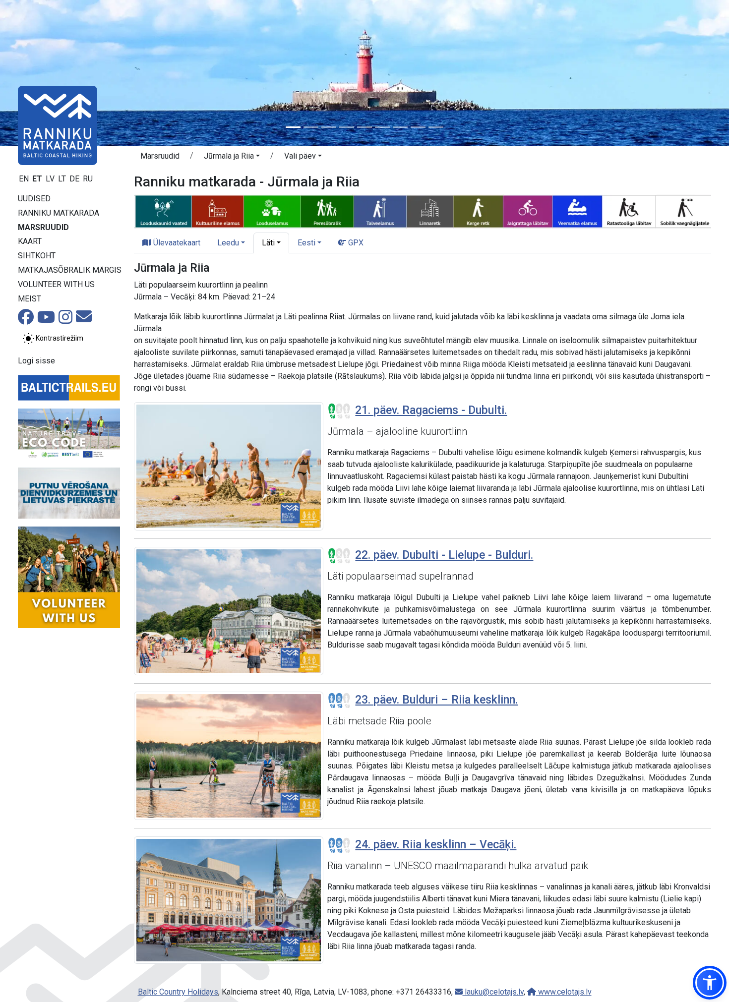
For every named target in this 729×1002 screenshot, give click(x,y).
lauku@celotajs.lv (493, 992)
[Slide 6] (382, 127)
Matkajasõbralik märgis (70, 270)
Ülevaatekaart (175, 242)
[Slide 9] (435, 127)
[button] (231, 158)
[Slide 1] (293, 127)
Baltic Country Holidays (178, 992)
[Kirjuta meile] (84, 319)
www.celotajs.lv (564, 992)
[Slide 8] (418, 127)
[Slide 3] (328, 127)
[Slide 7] (400, 127)
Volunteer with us (56, 284)
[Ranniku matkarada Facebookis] (26, 320)
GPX (355, 242)
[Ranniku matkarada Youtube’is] (46, 320)
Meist (29, 298)
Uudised (34, 198)
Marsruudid (43, 227)
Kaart (30, 241)
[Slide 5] (364, 127)
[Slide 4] (346, 127)
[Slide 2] (311, 127)
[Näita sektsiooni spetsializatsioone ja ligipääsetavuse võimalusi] (422, 211)
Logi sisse (36, 360)
